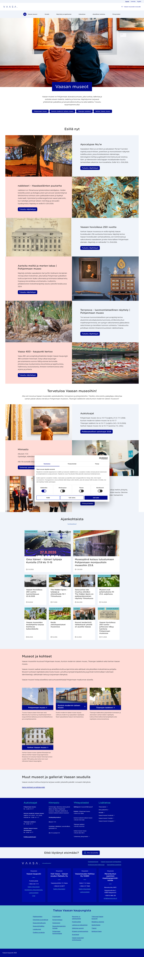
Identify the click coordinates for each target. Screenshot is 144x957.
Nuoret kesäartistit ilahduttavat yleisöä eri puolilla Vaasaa (83, 624)
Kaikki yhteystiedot (34, 887)
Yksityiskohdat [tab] (72, 464)
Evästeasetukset (93, 862)
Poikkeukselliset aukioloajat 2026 (96, 432)
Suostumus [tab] (47, 464)
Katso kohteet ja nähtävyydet (33, 787)
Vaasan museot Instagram (106, 821)
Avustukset (75, 934)
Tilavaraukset (102, 807)
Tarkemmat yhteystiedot (81, 836)
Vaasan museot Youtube (106, 818)
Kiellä (48, 497)
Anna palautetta (103, 809)
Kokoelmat (82, 14)
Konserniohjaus (57, 920)
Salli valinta (72, 497)
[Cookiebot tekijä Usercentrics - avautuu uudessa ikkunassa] (100, 458)
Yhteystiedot (116, 14)
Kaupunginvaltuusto (39, 923)
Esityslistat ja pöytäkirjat (40, 920)
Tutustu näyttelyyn (90, 168)
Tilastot (94, 928)
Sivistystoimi (56, 923)
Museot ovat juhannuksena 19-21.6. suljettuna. (106, 592)
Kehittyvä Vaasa (97, 931)
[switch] (62, 491)
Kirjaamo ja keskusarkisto (80, 931)
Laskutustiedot (33, 893)
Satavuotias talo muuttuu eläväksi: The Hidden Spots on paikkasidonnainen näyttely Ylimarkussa (84, 594)
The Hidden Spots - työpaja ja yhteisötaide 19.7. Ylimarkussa (59, 593)
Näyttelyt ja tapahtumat (63, 14)
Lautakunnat (37, 929)
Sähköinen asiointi (78, 928)
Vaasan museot (32, 14)
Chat (33, 896)
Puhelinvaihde (76, 922)
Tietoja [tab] (97, 464)
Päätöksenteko (37, 916)
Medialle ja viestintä (98, 922)
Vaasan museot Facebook (106, 815)
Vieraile (47, 14)
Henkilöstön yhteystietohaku (34, 890)
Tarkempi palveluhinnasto (30, 467)
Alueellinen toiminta (99, 14)
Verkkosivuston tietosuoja (96, 865)
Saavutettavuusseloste (114, 865)
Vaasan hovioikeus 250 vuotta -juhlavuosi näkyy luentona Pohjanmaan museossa (107, 627)
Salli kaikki (96, 497)
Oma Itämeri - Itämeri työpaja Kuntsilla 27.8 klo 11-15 (44, 561)
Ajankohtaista (96, 925)
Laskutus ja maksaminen (80, 925)
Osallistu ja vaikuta (39, 932)
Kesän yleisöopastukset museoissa (58, 624)
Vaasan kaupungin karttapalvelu (111, 862)
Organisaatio (56, 916)
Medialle (101, 812)
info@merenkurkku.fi (110, 898)
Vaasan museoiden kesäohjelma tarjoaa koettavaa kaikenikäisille (35, 625)
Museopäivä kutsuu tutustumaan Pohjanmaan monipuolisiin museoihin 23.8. (94, 562)
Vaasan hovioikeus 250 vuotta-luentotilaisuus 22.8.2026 (34, 593)
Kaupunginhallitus (38, 926)
